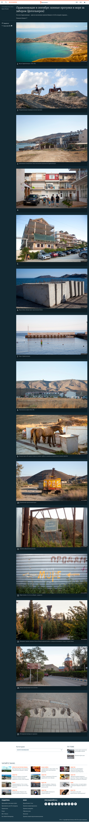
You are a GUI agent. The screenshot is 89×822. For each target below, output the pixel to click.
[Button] (5, 23)
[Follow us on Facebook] (45, 804)
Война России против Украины (20, 767)
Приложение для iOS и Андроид (10, 806)
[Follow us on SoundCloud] (65, 804)
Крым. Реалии (5, 9)
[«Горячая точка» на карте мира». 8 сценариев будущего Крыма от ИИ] (64, 784)
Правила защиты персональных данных (33, 816)
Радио (3, 811)
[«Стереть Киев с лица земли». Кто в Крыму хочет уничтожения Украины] (35, 769)
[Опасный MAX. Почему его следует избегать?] (35, 792)
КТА (81, 2)
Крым (71, 782)
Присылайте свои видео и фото (9, 803)
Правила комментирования (30, 806)
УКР (77, 2)
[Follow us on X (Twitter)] (49, 804)
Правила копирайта (28, 808)
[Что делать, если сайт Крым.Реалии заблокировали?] (64, 792)
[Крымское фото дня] (70, 757)
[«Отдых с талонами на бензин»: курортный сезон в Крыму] (35, 776)
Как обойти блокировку (7, 816)
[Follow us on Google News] (59, 804)
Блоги (13, 782)
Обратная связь (27, 811)
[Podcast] (72, 804)
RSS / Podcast (5, 813)
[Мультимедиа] (85, 2)
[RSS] (69, 804)
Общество (72, 767)
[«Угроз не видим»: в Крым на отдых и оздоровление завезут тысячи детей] (35, 784)
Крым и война (44, 767)
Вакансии (25, 813)
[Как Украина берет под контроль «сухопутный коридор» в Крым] (6, 769)
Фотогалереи (13, 2)
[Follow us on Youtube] (52, 804)
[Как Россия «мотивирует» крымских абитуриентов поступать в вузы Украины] (64, 769)
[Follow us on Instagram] (55, 804)
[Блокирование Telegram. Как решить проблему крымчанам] (6, 792)
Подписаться (5, 808)
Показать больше (21, 18)
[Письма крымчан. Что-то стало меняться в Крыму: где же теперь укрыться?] (6, 784)
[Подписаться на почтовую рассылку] (75, 804)
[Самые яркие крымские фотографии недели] (70, 751)
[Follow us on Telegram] (62, 804)
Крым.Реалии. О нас (28, 803)
